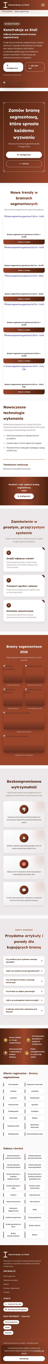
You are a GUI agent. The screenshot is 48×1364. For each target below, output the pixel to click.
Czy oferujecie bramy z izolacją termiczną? (20, 981)
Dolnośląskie (13, 1084)
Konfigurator (12, 68)
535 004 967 (33, 67)
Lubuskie (13, 1098)
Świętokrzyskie (13, 1126)
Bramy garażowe (34, 1217)
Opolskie (34, 1105)
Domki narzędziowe (13, 1217)
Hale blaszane (34, 1195)
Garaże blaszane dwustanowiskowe (35, 1157)
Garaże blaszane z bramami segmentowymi (13, 1176)
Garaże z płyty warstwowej (34, 1187)
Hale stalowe (35, 1202)
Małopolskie (34, 1098)
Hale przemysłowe (13, 1202)
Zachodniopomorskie (35, 1134)
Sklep (7, 1327)
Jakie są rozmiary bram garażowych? (23, 971)
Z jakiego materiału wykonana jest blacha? (21, 1010)
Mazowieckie (13, 1105)
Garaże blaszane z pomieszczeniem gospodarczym (35, 1176)
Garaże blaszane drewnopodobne (34, 1166)
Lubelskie (34, 1091)
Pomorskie (13, 1118)
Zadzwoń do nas (14, 1304)
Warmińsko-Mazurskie (34, 1126)
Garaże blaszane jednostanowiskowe (13, 1157)
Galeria (6, 1284)
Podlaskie (35, 1111)
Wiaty (35, 1210)
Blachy (34, 1235)
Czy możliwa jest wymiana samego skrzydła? (21, 960)
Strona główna (7, 11)
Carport (13, 1195)
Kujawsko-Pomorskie (35, 1084)
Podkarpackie (13, 1111)
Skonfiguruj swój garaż (17, 1309)
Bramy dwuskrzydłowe (13, 1234)
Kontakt (6, 1292)
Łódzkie (13, 1091)
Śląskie (35, 1118)
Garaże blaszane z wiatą (13, 1187)
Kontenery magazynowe (13, 1209)
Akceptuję (24, 1359)
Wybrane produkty (10, 1280)
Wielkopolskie (13, 1134)
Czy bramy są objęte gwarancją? (20, 991)
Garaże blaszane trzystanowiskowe (13, 1166)
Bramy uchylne (34, 1225)
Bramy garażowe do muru (13, 1225)
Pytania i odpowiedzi (11, 1288)
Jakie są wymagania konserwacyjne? (22, 1000)
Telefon (25, 164)
